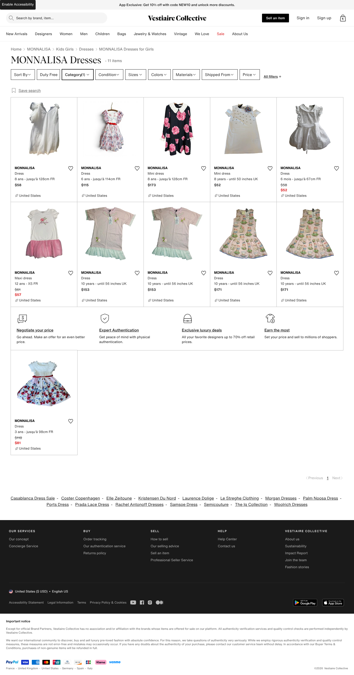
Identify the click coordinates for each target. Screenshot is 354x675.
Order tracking (94, 539)
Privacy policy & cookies (108, 602)
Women (66, 34)
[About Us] (252, 34)
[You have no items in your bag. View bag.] (343, 18)
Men (84, 34)
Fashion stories (297, 567)
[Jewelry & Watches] (170, 34)
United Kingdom (28, 668)
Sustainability (296, 546)
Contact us (226, 546)
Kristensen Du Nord (157, 498)
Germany (67, 668)
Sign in (303, 17)
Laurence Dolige (198, 498)
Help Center (227, 539)
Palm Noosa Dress (320, 498)
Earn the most (277, 330)
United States (50, 668)
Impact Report (296, 553)
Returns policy (94, 553)
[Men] (91, 34)
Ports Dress (57, 505)
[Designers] (56, 34)
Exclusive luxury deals (202, 330)
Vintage (180, 34)
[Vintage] (191, 34)
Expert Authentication (119, 330)
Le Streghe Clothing (239, 498)
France (10, 668)
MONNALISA (39, 49)
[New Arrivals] (31, 34)
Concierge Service (23, 546)
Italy (90, 668)
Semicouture (216, 505)
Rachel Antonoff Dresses (140, 505)
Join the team (296, 560)
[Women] (76, 34)
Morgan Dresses (281, 498)
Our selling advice (165, 546)
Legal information (60, 602)
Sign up (324, 17)
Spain (80, 668)
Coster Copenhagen (80, 498)
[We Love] (213, 34)
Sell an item (275, 17)
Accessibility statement (26, 602)
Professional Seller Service (172, 560)
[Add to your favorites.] (70, 168)
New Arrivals (16, 34)
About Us (240, 34)
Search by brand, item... (35, 17)
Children (102, 34)
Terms (81, 602)
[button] (343, 18)
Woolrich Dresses (291, 505)
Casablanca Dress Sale (33, 498)
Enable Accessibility (18, 4)
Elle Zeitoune (119, 498)
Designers (43, 34)
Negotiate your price (35, 330)
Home (16, 49)
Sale (220, 34)
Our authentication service (104, 546)
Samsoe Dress (183, 505)
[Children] (113, 34)
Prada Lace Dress (92, 505)
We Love (202, 34)
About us (292, 539)
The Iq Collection (251, 505)
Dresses (86, 49)
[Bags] (130, 34)
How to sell (159, 539)
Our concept (19, 539)
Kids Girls (64, 49)
